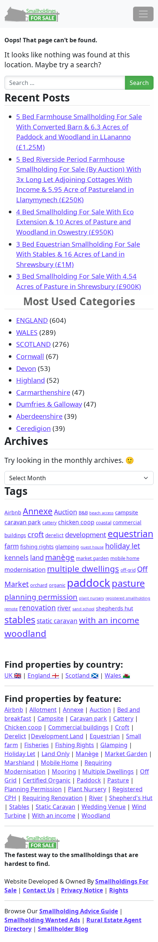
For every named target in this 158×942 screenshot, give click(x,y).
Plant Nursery (87, 789)
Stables (19, 807)
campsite (126, 512)
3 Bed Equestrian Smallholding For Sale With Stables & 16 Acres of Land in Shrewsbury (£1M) (78, 254)
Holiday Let (19, 754)
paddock (88, 582)
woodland (25, 633)
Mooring (64, 771)
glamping (67, 546)
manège (60, 557)
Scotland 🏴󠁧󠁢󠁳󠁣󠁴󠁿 (81, 675)
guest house (92, 547)
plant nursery (91, 598)
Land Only (55, 754)
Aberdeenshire (39, 416)
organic (57, 585)
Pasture (118, 780)
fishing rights (37, 546)
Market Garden (126, 754)
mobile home (124, 558)
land (37, 557)
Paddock (89, 780)
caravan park (22, 522)
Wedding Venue (104, 807)
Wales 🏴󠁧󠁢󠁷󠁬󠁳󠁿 (117, 675)
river (64, 608)
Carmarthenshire (43, 392)
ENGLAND (32, 320)
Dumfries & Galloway (49, 403)
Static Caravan (55, 807)
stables (19, 619)
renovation (37, 608)
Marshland (19, 763)
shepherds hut (114, 608)
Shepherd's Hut (130, 798)
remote (11, 608)
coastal (103, 522)
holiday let (122, 546)
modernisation (25, 569)
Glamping (114, 745)
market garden (92, 558)
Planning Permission (33, 789)
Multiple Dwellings (108, 771)
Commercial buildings (78, 727)
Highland (30, 380)
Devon (26, 368)
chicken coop (76, 522)
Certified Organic (47, 780)
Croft (122, 727)
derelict (54, 535)
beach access (101, 512)
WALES (26, 332)
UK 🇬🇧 (12, 675)
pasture (128, 583)
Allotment (43, 710)
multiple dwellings (83, 568)
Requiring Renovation (52, 798)
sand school (83, 608)
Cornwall (30, 356)
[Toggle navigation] (143, 14)
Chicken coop (23, 727)
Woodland (96, 815)
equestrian (130, 533)
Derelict (15, 736)
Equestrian (105, 736)
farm (11, 546)
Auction (65, 511)
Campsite (50, 718)
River (96, 798)
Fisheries (36, 745)
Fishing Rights (74, 745)
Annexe (38, 511)
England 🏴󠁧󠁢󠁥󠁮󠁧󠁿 (43, 675)
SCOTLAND (33, 344)
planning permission (41, 597)
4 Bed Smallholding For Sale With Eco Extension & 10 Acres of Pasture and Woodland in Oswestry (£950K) (75, 221)
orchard (38, 585)
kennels (16, 557)
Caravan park (88, 718)
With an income (53, 815)
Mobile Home (59, 763)
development (85, 534)
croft (36, 534)
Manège (87, 754)
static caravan (57, 621)
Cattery (123, 718)
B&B (83, 512)
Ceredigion (33, 428)
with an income (109, 620)
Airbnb (12, 512)
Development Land (57, 736)
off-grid (128, 570)
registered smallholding (127, 598)
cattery (49, 523)
